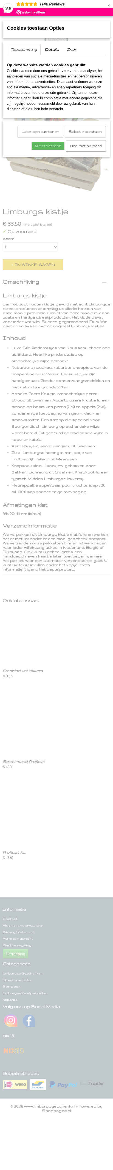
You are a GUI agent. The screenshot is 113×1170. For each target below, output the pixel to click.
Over (71, 49)
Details (52, 49)
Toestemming (23, 49)
